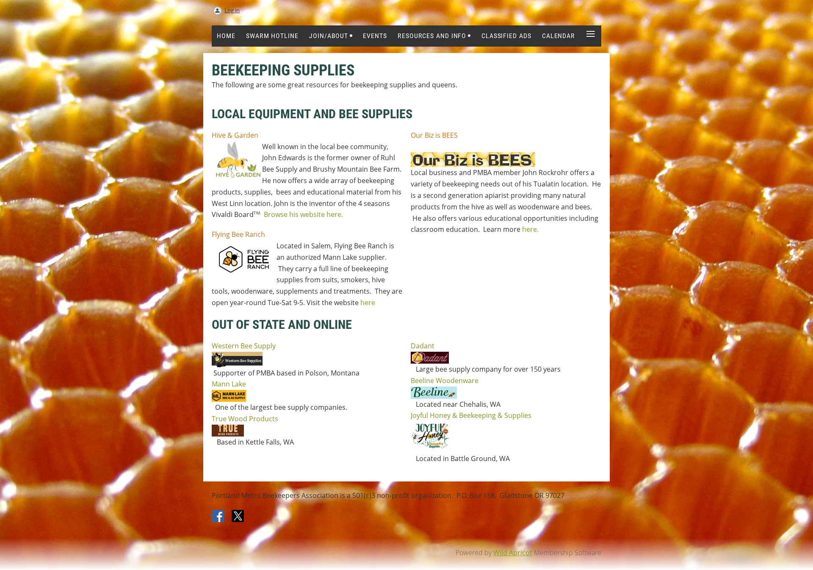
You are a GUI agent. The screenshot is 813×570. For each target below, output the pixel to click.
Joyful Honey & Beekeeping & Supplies (471, 415)
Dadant (422, 345)
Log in (232, 10)
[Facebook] (218, 516)
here (367, 302)
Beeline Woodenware (444, 380)
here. (530, 229)
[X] (238, 516)
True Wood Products (245, 418)
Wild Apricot (512, 552)
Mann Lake (229, 384)
